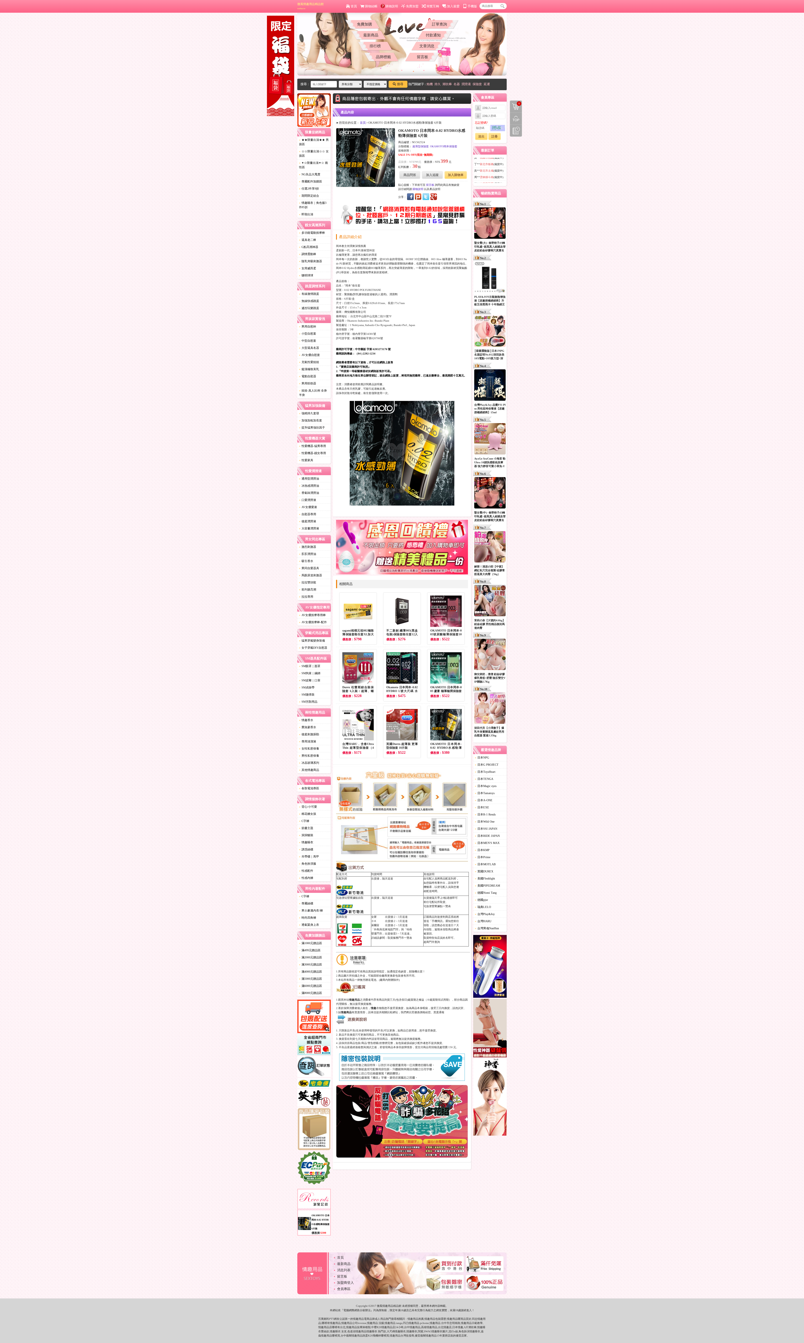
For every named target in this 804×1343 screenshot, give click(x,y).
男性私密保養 (309, 755)
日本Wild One (485, 821)
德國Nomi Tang (486, 892)
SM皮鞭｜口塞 (309, 680)
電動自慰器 (307, 376)
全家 (374, 916)
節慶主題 (306, 828)
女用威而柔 (307, 268)
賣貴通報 (438, 1012)
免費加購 (364, 24)
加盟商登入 (345, 1282)
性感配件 (306, 870)
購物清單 (515, 103)
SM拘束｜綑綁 (309, 673)
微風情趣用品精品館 (310, 6)
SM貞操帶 (306, 687)
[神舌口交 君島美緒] (490, 1097)
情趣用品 (412, 1318)
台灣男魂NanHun (487, 928)
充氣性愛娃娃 (309, 362)
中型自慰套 (307, 340)
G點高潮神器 (308, 247)
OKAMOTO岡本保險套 (443, 146)
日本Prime (482, 857)
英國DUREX (484, 871)
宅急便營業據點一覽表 (437, 906)
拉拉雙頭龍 (307, 582)
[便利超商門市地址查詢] (314, 1045)
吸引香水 (306, 561)
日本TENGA (484, 779)
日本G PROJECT (487, 764)
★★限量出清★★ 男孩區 (314, 142)
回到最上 (516, 119)
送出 (481, 136)
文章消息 (426, 46)
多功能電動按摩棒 (312, 232)
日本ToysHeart (485, 771)
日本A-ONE (483, 800)
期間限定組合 (309, 195)
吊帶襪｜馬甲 (309, 856)
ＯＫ (374, 921)
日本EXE (482, 807)
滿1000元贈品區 (310, 943)
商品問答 (409, 175)
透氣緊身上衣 (309, 924)
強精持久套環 (309, 413)
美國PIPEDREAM (487, 885)
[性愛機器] (490, 1029)
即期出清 (306, 214)
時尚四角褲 (307, 917)
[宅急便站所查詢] (314, 1083)
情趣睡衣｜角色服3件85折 (312, 205)
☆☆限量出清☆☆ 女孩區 (314, 153)
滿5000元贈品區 (310, 978)
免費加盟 (412, 6)
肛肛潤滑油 (307, 554)
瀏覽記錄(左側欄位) (516, 130)
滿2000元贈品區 (310, 957)
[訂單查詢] (314, 1067)
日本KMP (482, 850)
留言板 (422, 57)
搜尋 (400, 84)
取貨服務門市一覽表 (400, 937)
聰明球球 (306, 275)
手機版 (472, 6)
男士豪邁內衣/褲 (311, 910)
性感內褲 (306, 877)
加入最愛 (453, 6)
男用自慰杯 (307, 326)
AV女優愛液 (308, 507)
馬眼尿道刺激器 (310, 575)
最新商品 (370, 35)
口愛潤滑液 (307, 500)
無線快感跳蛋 (309, 301)
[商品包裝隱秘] (314, 1129)
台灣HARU (483, 921)
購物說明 (391, 6)
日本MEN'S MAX (487, 843)
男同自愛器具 (309, 568)
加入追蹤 (432, 175)
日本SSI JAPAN (486, 828)
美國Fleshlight (485, 878)
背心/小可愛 (308, 806)
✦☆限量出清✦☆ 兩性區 (313, 165)
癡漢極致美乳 (309, 369)
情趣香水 (306, 720)
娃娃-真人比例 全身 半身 (313, 393)
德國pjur (481, 899)
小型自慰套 (307, 333)
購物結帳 (371, 6)
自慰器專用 (307, 514)
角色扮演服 (307, 863)
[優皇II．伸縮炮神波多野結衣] (490, 967)
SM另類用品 (308, 701)
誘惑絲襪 (306, 849)
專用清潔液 (307, 741)
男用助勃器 (307, 383)
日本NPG (482, 757)
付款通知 (433, 35)
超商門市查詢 (432, 942)
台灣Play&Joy (485, 914)
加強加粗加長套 (310, 420)
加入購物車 (456, 175)
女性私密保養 (309, 748)
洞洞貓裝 (306, 835)
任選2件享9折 (309, 188)
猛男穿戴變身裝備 (312, 640)
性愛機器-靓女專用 (312, 453)
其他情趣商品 (309, 770)
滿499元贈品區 (310, 950)
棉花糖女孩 (307, 813)
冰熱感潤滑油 (309, 485)
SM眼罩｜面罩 (309, 666)
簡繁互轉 (432, 6)
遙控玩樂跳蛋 (309, 308)
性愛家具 (306, 460)
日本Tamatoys (485, 793)
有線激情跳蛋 (309, 293)
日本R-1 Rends (485, 814)
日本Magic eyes (485, 786)
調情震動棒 (307, 254)
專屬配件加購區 (310, 181)
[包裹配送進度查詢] (314, 1017)
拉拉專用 (306, 596)
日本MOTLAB (485, 864)
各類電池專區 (309, 788)
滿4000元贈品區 (310, 971)
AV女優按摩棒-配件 (313, 622)
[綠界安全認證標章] (314, 1168)
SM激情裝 (306, 694)
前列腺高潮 (307, 589)
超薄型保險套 (420, 146)
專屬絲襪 (306, 903)
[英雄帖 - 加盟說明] (314, 1098)
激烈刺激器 (307, 546)
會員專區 (343, 1289)
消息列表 (343, 1270)
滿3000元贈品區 (310, 964)
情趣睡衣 (306, 842)
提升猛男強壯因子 (312, 427)
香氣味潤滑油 (309, 492)
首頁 (354, 6)
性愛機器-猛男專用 (312, 446)
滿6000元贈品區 (310, 985)
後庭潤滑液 (307, 521)
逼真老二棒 (307, 239)
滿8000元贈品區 (310, 993)
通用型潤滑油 (309, 478)
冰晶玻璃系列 (309, 762)
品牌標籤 (383, 57)
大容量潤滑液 (309, 528)
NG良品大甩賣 (309, 174)
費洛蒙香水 (307, 727)
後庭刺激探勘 (309, 734)
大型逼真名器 (309, 347)
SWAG (428, 1331)
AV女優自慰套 (309, 355)
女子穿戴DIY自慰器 (313, 647)
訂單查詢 (439, 24)
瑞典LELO (483, 907)
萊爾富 (375, 925)
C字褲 (304, 821)
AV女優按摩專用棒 (312, 615)
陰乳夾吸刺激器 (310, 261)
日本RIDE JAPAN (487, 835)
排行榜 (375, 46)
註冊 (494, 136)
